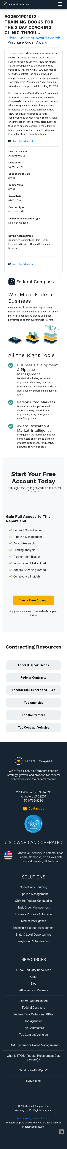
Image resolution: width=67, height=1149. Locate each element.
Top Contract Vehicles (33, 727)
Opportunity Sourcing (33, 887)
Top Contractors (33, 715)
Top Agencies (33, 703)
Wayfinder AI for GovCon (34, 941)
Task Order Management (34, 907)
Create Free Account (33, 600)
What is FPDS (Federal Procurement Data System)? (33, 1058)
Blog (33, 983)
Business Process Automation (33, 914)
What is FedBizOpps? (33, 1070)
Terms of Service (41, 1118)
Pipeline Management (33, 894)
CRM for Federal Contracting (33, 901)
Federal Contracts (33, 677)
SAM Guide (33, 1081)
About (33, 977)
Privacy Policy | (25, 1118)
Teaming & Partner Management (33, 928)
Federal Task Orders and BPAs (33, 690)
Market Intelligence (33, 921)
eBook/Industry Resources (33, 970)
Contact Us (36, 808)
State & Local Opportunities (33, 934)
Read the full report (22, 141)
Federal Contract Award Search (32, 38)
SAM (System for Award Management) (34, 1045)
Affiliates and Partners (33, 990)
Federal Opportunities (33, 665)
